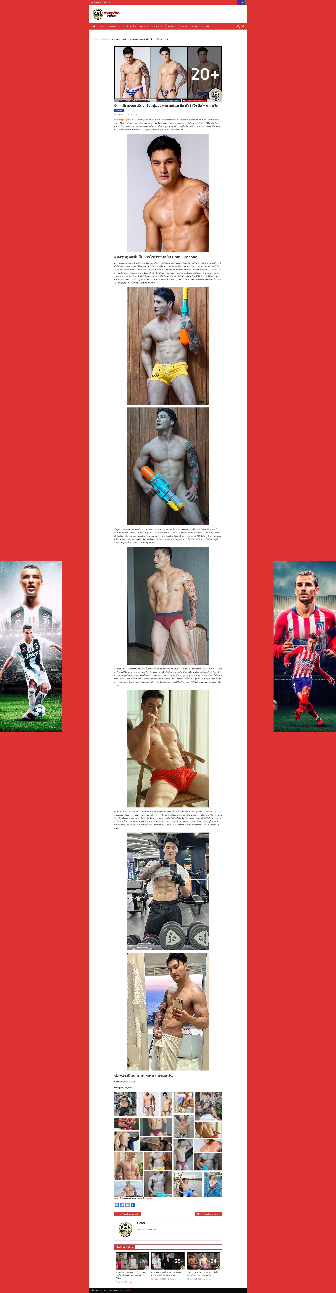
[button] (125, 1104)
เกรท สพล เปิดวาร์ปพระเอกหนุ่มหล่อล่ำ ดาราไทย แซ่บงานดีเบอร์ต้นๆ (166, 1273)
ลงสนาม (134, 115)
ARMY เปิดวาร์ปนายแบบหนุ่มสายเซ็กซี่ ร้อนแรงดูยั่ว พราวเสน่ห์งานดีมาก (209, 1214)
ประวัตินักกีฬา (157, 26)
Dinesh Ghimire (127, 1290)
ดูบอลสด (205, 26)
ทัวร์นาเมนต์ (129, 26)
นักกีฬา (195, 26)
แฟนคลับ (184, 26)
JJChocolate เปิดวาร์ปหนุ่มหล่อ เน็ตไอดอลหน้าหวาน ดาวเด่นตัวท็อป (202, 1273)
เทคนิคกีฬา (171, 26)
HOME (101, 26)
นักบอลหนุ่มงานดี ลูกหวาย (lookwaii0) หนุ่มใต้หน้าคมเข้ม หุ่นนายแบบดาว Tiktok (131, 1275)
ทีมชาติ (143, 26)
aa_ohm (128, 1088)
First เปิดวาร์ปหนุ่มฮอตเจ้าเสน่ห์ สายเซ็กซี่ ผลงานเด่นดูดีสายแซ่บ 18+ (129, 1214)
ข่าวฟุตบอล (113, 26)
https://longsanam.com (146, 1229)
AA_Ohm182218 (128, 1082)
